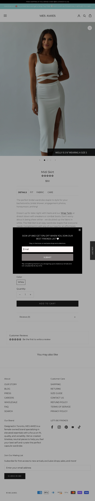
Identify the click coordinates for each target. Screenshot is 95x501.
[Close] (79, 229)
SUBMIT (47, 257)
